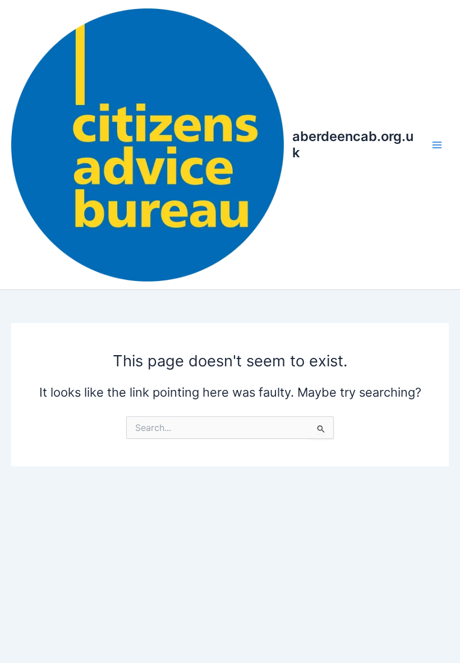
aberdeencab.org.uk (352, 144)
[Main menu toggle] (437, 145)
